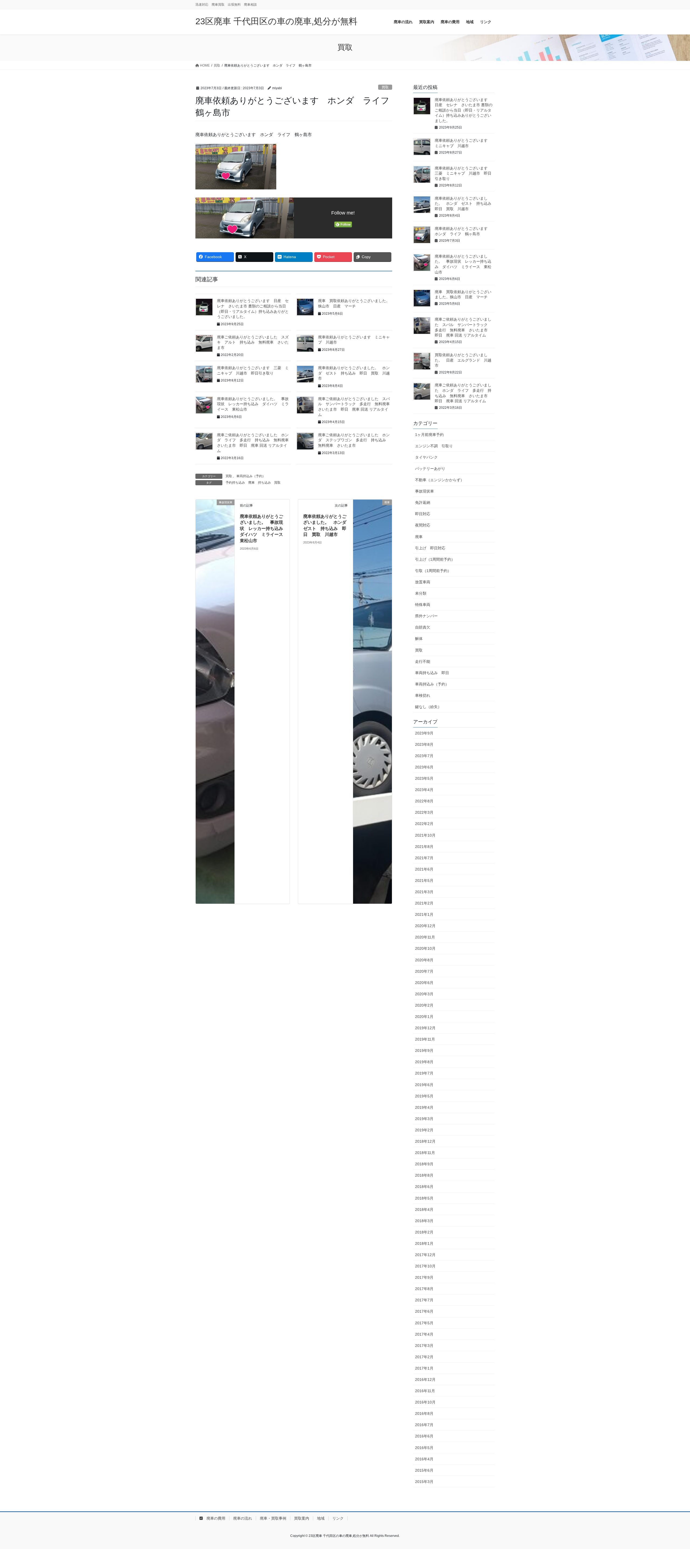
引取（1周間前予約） (433, 571)
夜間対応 (422, 525)
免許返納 (422, 502)
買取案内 (301, 1518)
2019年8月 (424, 1062)
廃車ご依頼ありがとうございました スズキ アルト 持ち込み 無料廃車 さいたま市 (253, 342)
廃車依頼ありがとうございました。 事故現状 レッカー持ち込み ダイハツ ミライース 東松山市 (253, 404)
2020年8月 (424, 960)
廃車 (251, 482)
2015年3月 (424, 1481)
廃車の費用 (214, 1518)
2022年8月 (424, 801)
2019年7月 (424, 1073)
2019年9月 (424, 1050)
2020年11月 (425, 937)
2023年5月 (424, 778)
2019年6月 (424, 1085)
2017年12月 (425, 1255)
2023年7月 (424, 756)
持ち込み (264, 482)
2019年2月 (424, 1130)
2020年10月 (425, 948)
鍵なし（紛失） (428, 707)
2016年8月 (424, 1413)
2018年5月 (424, 1198)
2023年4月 (424, 790)
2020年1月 (424, 1016)
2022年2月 (424, 824)
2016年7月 (424, 1425)
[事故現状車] (215, 701)
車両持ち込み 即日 (432, 673)
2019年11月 (425, 1039)
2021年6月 (424, 869)
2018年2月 (424, 1232)
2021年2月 (424, 903)
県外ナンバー (426, 616)
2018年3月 (424, 1221)
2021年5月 (424, 880)
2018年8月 (424, 1175)
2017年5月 (424, 1323)
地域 (321, 1518)
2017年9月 (424, 1277)
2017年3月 (424, 1345)
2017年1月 (424, 1368)
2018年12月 (425, 1141)
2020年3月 (424, 994)
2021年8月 (424, 846)
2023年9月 (424, 733)
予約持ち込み (235, 482)
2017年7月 (424, 1300)
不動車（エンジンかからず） (439, 480)
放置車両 (422, 582)
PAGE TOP (669, 1498)
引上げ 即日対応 (430, 548)
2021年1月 (424, 914)
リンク (338, 1518)
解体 (419, 638)
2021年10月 (425, 835)
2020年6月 (424, 982)
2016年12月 (425, 1379)
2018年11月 (425, 1153)
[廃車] (372, 701)
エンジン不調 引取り (434, 446)
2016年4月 (424, 1459)
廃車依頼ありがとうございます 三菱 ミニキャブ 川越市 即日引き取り (463, 173)
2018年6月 (424, 1186)
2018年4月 (424, 1209)
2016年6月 (424, 1436)
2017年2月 (424, 1357)
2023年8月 (424, 744)
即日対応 (422, 514)
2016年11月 (425, 1391)
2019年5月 (424, 1096)
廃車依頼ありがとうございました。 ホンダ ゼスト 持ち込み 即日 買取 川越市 (354, 373)
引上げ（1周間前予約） (435, 559)
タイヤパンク (426, 457)
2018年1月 (424, 1243)
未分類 (420, 593)
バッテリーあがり (430, 468)
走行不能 (422, 661)
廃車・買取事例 (273, 1518)
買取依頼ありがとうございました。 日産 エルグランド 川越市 (463, 360)
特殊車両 (422, 604)
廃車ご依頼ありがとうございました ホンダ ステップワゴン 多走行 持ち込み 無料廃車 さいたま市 (354, 440)
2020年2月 (424, 1005)
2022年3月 (424, 812)
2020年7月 (424, 971)
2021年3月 (424, 892)
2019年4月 (424, 1107)
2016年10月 (425, 1402)
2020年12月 (425, 926)
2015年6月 (424, 1470)
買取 (385, 87)
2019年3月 (424, 1119)
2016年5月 (424, 1448)
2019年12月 (425, 1028)
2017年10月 (425, 1266)
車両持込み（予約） (250, 476)
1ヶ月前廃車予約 (429, 434)
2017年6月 (424, 1311)
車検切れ (422, 695)
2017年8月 (424, 1289)
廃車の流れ (242, 1518)
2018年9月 (424, 1164)
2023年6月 (424, 767)
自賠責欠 (422, 627)
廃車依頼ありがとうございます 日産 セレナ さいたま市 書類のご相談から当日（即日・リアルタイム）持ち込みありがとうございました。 (463, 110)
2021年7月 (424, 858)
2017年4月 (424, 1334)
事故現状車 (424, 491)
